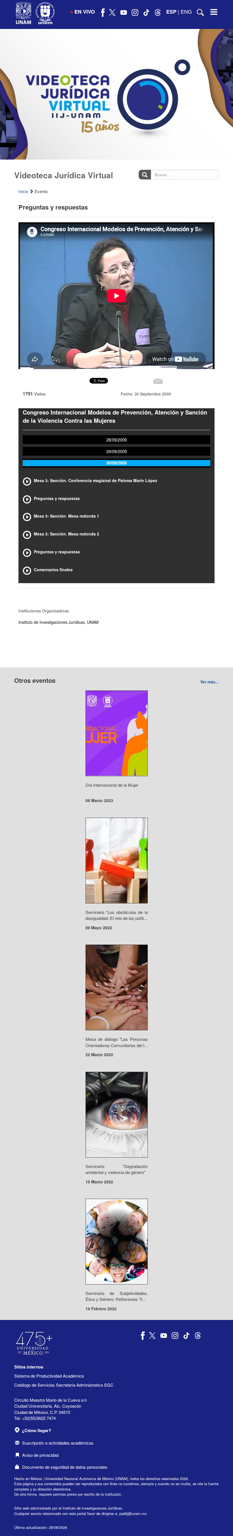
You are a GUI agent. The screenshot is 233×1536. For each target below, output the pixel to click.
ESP (171, 11)
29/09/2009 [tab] (116, 451)
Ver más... (209, 682)
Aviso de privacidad (40, 1455)
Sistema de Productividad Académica (49, 1376)
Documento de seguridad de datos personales (64, 1467)
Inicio (23, 191)
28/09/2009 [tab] (116, 440)
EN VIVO (84, 11)
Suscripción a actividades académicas (57, 1443)
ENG (186, 11)
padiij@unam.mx (133, 1513)
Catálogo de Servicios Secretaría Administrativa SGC (63, 1385)
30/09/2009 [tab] (116, 463)
